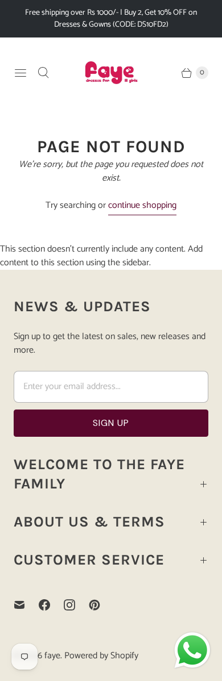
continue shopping (142, 206)
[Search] (43, 72)
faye (52, 655)
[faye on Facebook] (51, 604)
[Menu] (20, 72)
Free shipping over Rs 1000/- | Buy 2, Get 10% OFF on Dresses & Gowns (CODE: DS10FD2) (111, 18)
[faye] (111, 72)
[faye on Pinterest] (101, 604)
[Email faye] (26, 604)
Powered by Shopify (101, 655)
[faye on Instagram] (76, 604)
